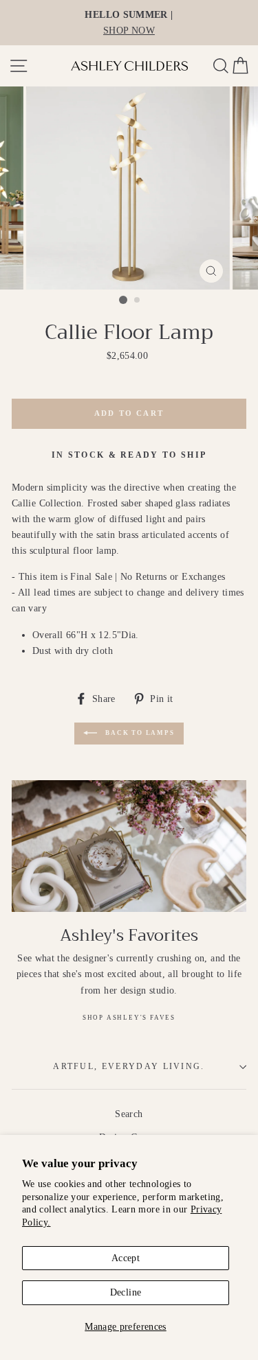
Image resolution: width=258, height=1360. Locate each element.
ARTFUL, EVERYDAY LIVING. (129, 1066)
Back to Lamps (138, 733)
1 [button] (123, 300)
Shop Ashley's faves (129, 1017)
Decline (126, 1292)
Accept (125, 1257)
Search (128, 1113)
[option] (129, 22)
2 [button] (137, 300)
